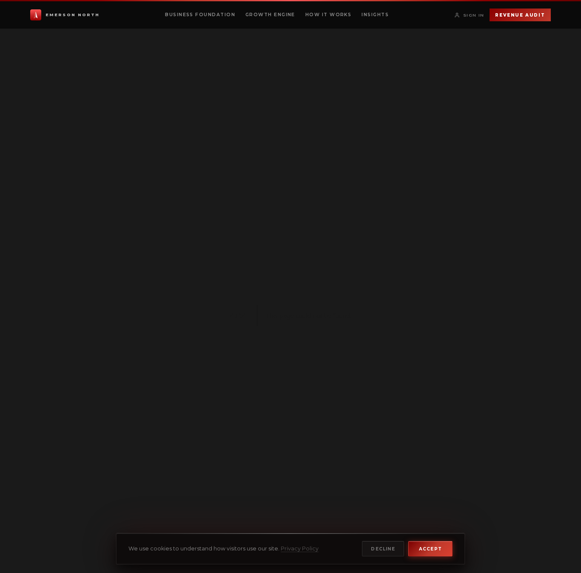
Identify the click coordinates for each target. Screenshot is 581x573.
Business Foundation (200, 14)
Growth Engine (270, 14)
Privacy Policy (300, 548)
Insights (375, 14)
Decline (383, 549)
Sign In (473, 14)
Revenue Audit (520, 14)
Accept (430, 549)
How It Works (328, 14)
